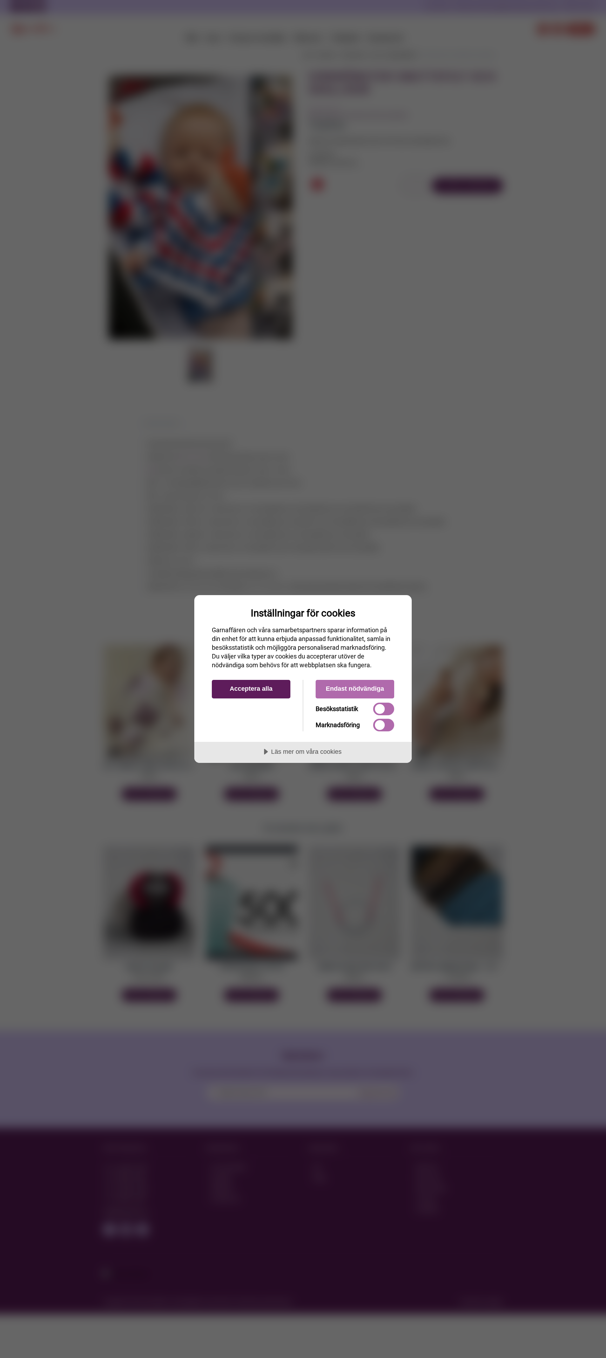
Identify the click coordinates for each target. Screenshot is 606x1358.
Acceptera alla (251, 688)
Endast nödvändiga (355, 688)
